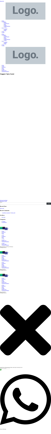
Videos (5, 30)
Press (3, 41)
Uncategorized (4, 222)
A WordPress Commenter (6, 212)
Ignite (5, 24)
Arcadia (5, 27)
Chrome (5, 25)
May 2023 (3, 217)
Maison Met (2, 1)
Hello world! (2, 208)
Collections (4, 21)
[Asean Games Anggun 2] (25, 168)
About (3, 31)
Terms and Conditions (5, 71)
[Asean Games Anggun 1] (25, 106)
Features (5, 29)
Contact (3, 32)
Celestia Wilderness (7, 26)
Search (1, 202)
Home (3, 20)
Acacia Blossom (6, 23)
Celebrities (5, 28)
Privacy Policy (4, 70)
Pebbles (5, 22)
